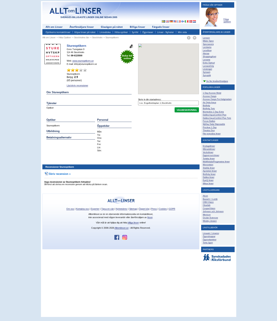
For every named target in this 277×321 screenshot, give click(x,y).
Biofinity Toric (209, 108)
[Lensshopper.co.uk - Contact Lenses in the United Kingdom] (167, 21)
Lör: (99, 147)
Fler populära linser (212, 133)
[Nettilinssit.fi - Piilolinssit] (183, 21)
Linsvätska (105, 32)
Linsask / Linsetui (211, 233)
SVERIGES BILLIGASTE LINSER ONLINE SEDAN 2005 (88, 17)
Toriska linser (209, 158)
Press (154, 209)
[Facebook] (189, 38)
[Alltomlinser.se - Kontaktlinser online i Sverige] (162, 21)
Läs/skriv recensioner (77, 85)
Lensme (206, 60)
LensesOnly (208, 66)
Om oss (70, 209)
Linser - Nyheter (165, 32)
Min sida (182, 32)
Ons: (99, 138)
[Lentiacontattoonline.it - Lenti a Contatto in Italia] (187, 21)
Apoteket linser (210, 171)
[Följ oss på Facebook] (118, 239)
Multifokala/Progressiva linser (216, 161)
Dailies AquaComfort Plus (214, 115)
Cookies (163, 209)
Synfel (135, 32)
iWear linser (208, 183)
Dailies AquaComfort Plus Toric (217, 118)
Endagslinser (209, 146)
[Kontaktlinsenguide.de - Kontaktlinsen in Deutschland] (171, 21)
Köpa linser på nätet (85, 32)
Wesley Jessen (210, 221)
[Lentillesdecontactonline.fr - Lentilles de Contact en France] (179, 21)
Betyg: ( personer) (74, 79)
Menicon (207, 214)
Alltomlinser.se (122, 228)
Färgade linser (160, 27)
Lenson (206, 38)
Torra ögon (208, 242)
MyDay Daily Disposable (214, 124)
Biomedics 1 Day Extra (213, 112)
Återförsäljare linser (82, 27)
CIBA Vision (208, 202)
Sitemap (133, 209)
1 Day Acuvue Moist (212, 93)
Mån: (99, 131)
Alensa (206, 53)
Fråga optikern (227, 20)
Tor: (99, 141)
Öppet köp (144, 209)
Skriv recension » (60, 173)
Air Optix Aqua (209, 102)
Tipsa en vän (107, 209)
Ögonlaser (147, 32)
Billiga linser (137, 27)
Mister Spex (208, 41)
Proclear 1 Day (210, 127)
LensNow (207, 50)
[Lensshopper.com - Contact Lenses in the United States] (175, 21)
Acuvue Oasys (209, 96)
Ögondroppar (209, 236)
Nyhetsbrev (121, 209)
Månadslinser (209, 149)
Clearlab (206, 205)
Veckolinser (208, 152)
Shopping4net (209, 56)
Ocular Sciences (210, 217)
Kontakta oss (82, 209)
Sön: (99, 150)
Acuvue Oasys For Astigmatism (217, 99)
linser (149, 217)
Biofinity (206, 105)
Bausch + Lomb (210, 199)
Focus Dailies (209, 121)
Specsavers (208, 44)
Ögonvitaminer (209, 239)
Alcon (205, 196)
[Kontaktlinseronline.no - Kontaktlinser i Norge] (190, 21)
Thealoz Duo (209, 130)
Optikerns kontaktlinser (58, 32)
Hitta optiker (121, 32)
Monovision (208, 164)
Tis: (99, 135)
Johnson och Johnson (213, 211)
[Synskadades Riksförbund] (217, 261)
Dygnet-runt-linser (211, 155)
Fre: (99, 144)
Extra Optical (209, 63)
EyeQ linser (208, 180)
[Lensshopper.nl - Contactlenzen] (194, 21)
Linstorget (207, 69)
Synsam (206, 72)
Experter (95, 209)
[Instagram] (194, 38)
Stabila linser (209, 168)
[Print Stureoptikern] (131, 45)
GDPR (172, 209)
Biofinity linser (209, 174)
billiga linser (133, 222)
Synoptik (207, 75)
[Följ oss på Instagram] (124, 239)
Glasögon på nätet (112, 27)
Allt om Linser (54, 27)
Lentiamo (207, 47)
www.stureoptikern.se (83, 61)
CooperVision (209, 208)
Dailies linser (208, 177)
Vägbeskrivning (187, 110)
